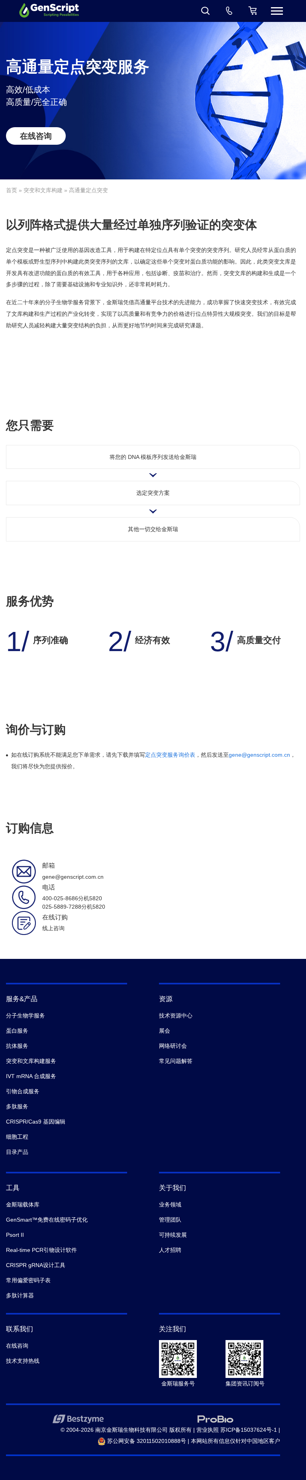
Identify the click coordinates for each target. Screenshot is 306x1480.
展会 (164, 1030)
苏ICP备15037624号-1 (248, 1430)
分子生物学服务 (25, 1015)
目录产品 (17, 1152)
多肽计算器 (20, 1295)
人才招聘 (170, 1250)
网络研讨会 (173, 1046)
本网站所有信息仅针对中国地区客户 (235, 1441)
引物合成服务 (22, 1091)
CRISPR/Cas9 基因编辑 (35, 1121)
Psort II (15, 1235)
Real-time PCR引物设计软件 (41, 1250)
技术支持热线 (22, 1361)
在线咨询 (36, 136)
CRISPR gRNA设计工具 (35, 1265)
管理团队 (170, 1219)
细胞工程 (17, 1137)
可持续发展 (173, 1235)
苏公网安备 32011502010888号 (146, 1441)
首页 (11, 190)
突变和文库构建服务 (31, 1061)
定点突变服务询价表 (170, 755)
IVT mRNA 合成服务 (31, 1076)
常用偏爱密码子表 (28, 1280)
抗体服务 (17, 1046)
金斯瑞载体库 (22, 1204)
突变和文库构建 (43, 190)
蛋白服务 (17, 1030)
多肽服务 (17, 1106)
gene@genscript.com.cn (259, 755)
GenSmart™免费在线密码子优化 (47, 1219)
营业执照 (207, 1430)
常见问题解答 (175, 1061)
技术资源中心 (175, 1015)
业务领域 (170, 1204)
